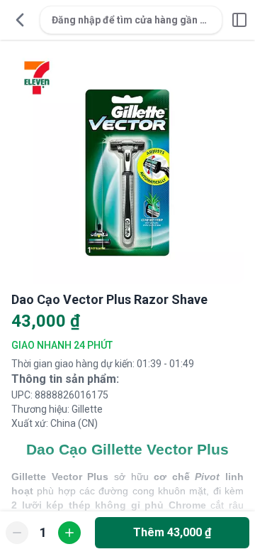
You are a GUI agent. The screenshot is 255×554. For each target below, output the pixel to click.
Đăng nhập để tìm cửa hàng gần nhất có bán (137, 20)
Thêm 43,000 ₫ (172, 532)
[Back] (20, 20)
